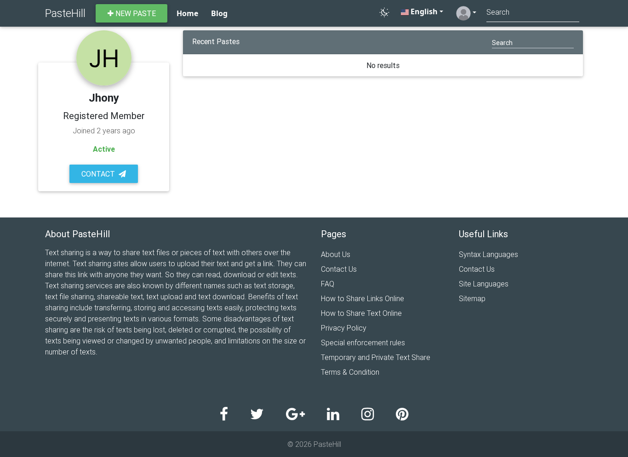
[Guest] (466, 13)
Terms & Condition (350, 372)
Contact (98, 173)
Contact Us (339, 269)
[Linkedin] (344, 414)
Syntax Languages (488, 254)
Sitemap (472, 298)
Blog (219, 13)
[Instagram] (378, 414)
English (423, 11)
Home (187, 13)
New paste (135, 13)
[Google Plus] (306, 414)
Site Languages (483, 283)
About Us (335, 254)
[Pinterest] (402, 414)
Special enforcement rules (363, 342)
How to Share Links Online (362, 298)
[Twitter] (268, 414)
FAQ (327, 283)
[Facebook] (235, 414)
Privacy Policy (343, 327)
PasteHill (65, 13)
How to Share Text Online (361, 313)
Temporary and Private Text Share (375, 357)
